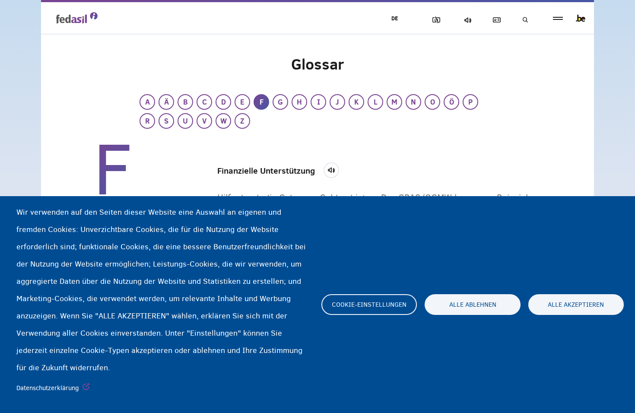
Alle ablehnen (472, 304)
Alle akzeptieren (576, 304)
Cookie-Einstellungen (369, 304)
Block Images (434, 20)
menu (558, 18)
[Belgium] (580, 18)
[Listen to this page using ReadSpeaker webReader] (334, 169)
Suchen (525, 20)
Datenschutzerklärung (47, 388)
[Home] (77, 17)
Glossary (495, 20)
